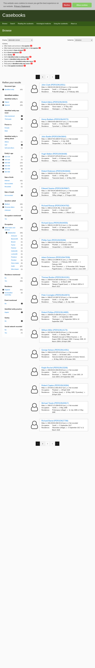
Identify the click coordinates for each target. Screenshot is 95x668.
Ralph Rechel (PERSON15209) (54, 368)
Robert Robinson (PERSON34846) (55, 171)
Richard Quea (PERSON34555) (54, 223)
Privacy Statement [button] (22, 6)
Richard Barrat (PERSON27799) (54, 421)
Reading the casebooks (26, 23)
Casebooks (13, 15)
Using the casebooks (61, 23)
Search (12, 23)
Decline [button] (67, 5)
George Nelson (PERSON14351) (55, 350)
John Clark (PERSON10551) (53, 85)
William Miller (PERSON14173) (54, 330)
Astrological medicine (43, 23)
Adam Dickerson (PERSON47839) (55, 257)
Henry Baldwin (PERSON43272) (54, 119)
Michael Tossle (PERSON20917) (55, 403)
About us (74, 23)
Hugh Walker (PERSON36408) (54, 154)
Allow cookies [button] (82, 5)
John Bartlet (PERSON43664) (53, 137)
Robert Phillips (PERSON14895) (54, 312)
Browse (4, 23)
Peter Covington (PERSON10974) (55, 295)
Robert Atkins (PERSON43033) (54, 102)
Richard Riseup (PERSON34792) (55, 206)
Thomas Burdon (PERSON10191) (55, 277)
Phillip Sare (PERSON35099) (53, 240)
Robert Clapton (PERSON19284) (55, 385)
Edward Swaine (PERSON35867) (55, 188)
